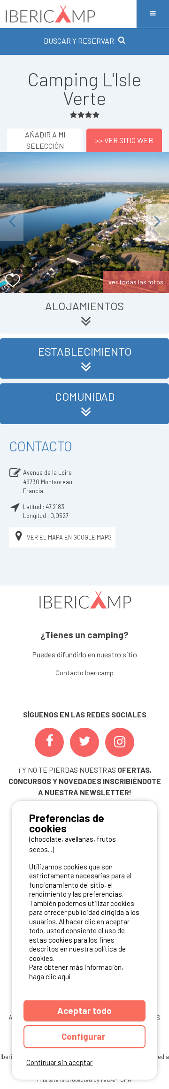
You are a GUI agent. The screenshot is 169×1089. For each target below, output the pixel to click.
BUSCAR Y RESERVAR (79, 40)
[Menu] (152, 14)
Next (157, 222)
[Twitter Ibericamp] (84, 742)
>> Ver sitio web (124, 140)
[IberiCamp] (68, 14)
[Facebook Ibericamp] (49, 742)
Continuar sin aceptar (59, 1062)
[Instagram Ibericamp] (119, 742)
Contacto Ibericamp (84, 673)
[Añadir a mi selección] (13, 281)
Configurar (84, 1036)
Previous (11, 222)
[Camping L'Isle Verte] (84, 222)
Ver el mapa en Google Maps (69, 537)
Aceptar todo (84, 1010)
